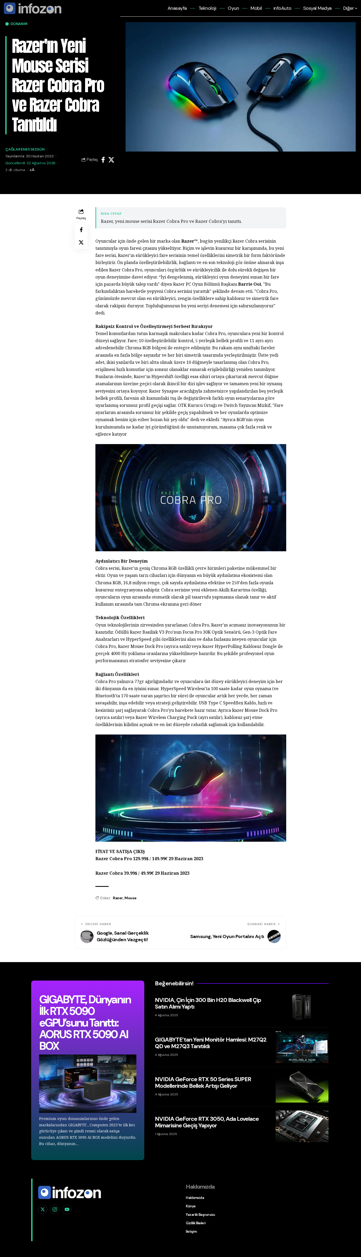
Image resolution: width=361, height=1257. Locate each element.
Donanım (19, 24)
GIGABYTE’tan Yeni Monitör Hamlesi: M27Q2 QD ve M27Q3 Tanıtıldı (210, 1043)
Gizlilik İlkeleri (196, 1223)
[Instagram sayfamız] (54, 1209)
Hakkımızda (195, 1197)
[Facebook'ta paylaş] (103, 160)
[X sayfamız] (42, 1209)
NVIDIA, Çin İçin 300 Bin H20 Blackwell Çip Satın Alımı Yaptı (208, 1003)
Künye (191, 1206)
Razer (118, 898)
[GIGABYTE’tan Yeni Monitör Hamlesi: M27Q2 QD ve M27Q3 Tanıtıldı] (302, 1047)
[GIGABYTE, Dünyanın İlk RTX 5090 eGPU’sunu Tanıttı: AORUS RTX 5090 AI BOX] (87, 1083)
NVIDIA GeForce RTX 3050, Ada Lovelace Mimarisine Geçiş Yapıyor (207, 1122)
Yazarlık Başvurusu (200, 1214)
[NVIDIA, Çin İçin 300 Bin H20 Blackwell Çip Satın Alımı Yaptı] (302, 1007)
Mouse (130, 898)
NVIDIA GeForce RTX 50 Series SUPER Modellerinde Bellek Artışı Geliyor (203, 1082)
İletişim (191, 1231)
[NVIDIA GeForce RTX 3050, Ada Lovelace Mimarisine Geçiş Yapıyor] (302, 1126)
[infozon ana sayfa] (31, 8)
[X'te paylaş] (111, 160)
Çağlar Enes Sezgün (25, 149)
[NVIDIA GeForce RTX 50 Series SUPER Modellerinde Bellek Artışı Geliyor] (302, 1087)
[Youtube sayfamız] (67, 1209)
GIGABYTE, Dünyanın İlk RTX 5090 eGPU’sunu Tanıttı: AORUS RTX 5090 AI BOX (84, 1022)
